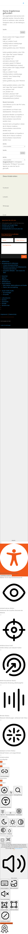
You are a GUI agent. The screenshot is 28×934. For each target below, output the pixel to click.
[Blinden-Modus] (0, 720)
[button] (0, 542)
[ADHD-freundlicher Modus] (0, 685)
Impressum (4, 314)
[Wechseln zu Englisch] (2, 309)
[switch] (0, 614)
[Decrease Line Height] (1, 785)
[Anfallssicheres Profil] (0, 650)
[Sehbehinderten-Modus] (0, 615)
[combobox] (14, 435)
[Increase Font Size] (1, 762)
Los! (24, 257)
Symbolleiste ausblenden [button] (6, 575)
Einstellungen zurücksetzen (6, 923)
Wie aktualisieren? (19, 848)
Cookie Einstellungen (6, 325)
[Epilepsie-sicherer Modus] (0, 755)
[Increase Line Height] (1, 781)
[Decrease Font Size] (1, 766)
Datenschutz (12, 314)
